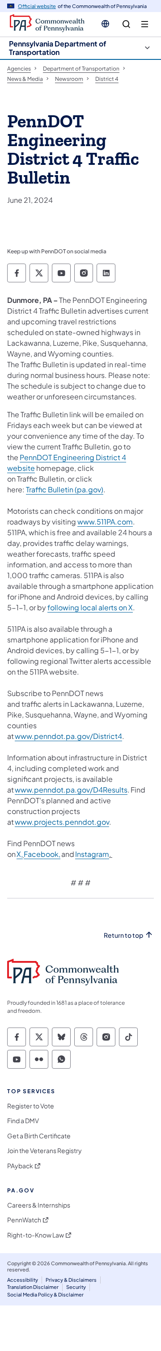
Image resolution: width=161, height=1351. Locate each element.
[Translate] (105, 24)
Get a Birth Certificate (39, 1136)
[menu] (145, 24)
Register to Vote (30, 1106)
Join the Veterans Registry (44, 1150)
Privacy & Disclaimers (71, 1280)
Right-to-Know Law (35, 1235)
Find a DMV (23, 1120)
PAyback (20, 1166)
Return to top (123, 935)
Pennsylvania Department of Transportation (57, 47)
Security (76, 1287)
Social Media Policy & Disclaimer (45, 1294)
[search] (126, 24)
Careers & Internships (38, 1205)
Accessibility (22, 1280)
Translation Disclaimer (33, 1287)
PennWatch (24, 1220)
